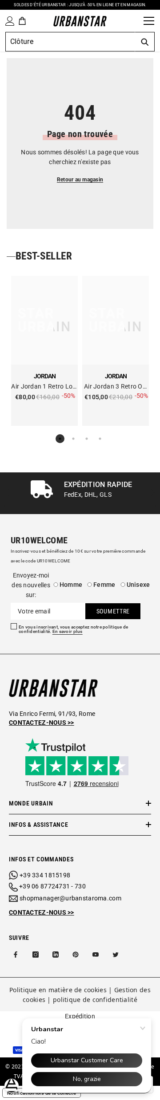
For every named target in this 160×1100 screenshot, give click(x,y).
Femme (104, 584)
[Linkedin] (55, 954)
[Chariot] (22, 21)
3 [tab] (86, 438)
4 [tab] (100, 438)
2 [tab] (73, 438)
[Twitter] (115, 954)
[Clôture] (133, 21)
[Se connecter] (8, 21)
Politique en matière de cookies (58, 990)
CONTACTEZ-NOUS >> (41, 912)
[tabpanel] (44, 351)
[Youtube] (95, 954)
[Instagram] (35, 954)
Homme (71, 584)
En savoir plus (67, 631)
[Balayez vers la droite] (152, 493)
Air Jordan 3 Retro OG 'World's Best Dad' (115, 387)
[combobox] (70, 41)
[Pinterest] (75, 954)
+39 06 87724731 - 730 (52, 886)
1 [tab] (60, 438)
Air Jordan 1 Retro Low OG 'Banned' (44, 387)
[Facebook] (15, 954)
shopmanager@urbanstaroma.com (70, 898)
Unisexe (138, 584)
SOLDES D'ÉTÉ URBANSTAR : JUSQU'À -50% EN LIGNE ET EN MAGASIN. (80, 5)
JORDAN (45, 376)
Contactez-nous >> (41, 722)
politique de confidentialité (95, 999)
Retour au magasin (80, 180)
